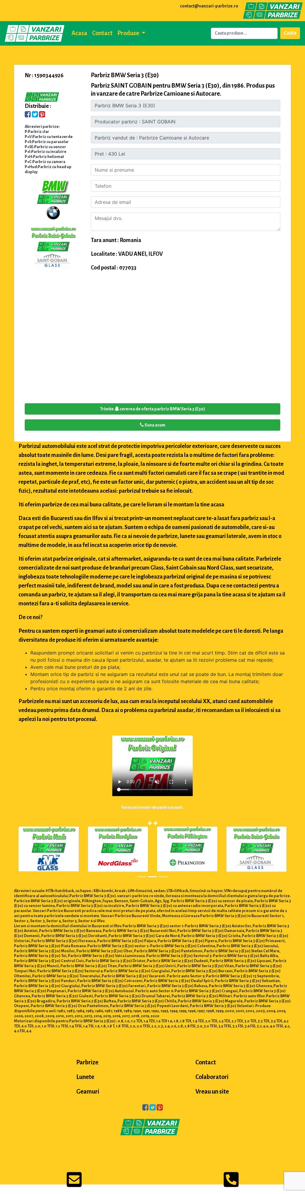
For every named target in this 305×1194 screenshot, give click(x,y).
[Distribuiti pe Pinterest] (42, 115)
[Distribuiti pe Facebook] (28, 115)
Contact (102, 33)
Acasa (79, 33)
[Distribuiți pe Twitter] (35, 115)
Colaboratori (211, 1077)
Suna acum (154, 425)
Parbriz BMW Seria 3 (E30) (125, 75)
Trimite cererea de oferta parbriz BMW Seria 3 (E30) (152, 409)
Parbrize (87, 1062)
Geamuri (87, 1091)
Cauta (290, 33)
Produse (128, 33)
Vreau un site (212, 1091)
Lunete (85, 1077)
